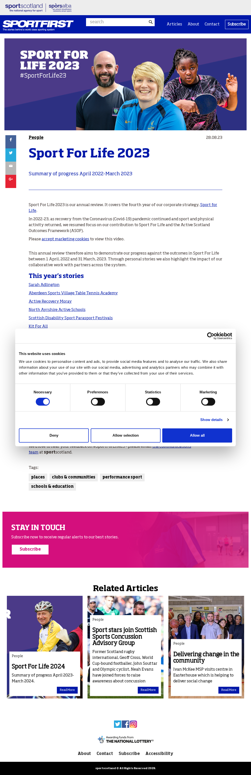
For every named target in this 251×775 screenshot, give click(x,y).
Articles (174, 24)
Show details (211, 420)
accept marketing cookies (65, 239)
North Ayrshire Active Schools (57, 310)
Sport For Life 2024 (38, 667)
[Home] (38, 25)
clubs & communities (73, 477)
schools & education (52, 487)
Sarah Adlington (44, 285)
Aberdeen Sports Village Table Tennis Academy (73, 293)
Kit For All (38, 327)
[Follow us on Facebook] (125, 724)
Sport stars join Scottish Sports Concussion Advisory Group (124, 636)
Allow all (197, 435)
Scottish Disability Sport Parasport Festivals (71, 318)
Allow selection (126, 435)
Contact (212, 24)
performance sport (122, 477)
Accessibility (159, 754)
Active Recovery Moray (50, 302)
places (38, 477)
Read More (67, 690)
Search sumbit (151, 22)
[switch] (98, 402)
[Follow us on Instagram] (133, 724)
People (36, 138)
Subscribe (237, 24)
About (193, 24)
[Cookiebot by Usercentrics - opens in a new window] (210, 336)
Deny (54, 435)
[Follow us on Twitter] (117, 724)
